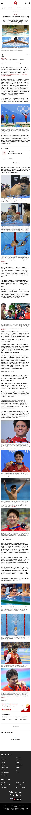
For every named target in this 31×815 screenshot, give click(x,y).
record (11, 717)
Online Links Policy (20, 809)
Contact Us (18, 784)
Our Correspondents (21, 787)
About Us (3, 782)
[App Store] (12, 799)
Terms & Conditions (15, 808)
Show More (15, 162)
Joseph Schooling (23, 719)
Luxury (17, 762)
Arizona (16, 717)
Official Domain (6, 808)
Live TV (3, 770)
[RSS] (20, 795)
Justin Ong (3, 58)
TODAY (3, 765)
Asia (2, 757)
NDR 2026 (25, 7)
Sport (15, 14)
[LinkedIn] (17, 795)
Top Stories (4, 7)
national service (24, 717)
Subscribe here (6, 709)
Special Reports (5, 772)
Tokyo (10, 719)
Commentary (4, 767)
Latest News (11, 7)
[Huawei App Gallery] (17, 799)
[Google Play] (10, 799)
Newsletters (4, 775)
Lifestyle (3, 762)
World (17, 772)
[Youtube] (13, 795)
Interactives (18, 767)
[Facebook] (10, 795)
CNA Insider (19, 760)
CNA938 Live (19, 765)
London (15, 719)
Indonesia (4, 719)
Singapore (18, 7)
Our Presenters (5, 787)
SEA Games (4, 717)
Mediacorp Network (20, 782)
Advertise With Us (5, 784)
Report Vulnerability (11, 809)
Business (3, 760)
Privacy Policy (24, 808)
